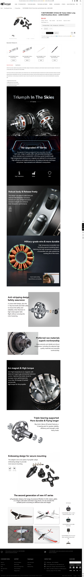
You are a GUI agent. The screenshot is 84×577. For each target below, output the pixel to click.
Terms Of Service (17, 568)
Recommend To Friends (13, 38)
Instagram (74, 1)
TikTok (80, 567)
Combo (50, 4)
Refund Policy (16, 564)
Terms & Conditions (17, 562)
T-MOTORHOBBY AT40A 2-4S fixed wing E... (14, 57)
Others (63, 4)
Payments (29, 564)
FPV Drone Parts (22, 4)
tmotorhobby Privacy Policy (35, 575)
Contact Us (3, 564)
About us (2, 562)
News (2, 566)
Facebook (72, 1)
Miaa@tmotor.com (52, 564)
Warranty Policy (30, 566)
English (75, 575)
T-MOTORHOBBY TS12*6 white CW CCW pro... (41, 57)
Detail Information (10, 65)
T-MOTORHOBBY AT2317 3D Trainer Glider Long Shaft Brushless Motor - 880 (68, 537)
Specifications (17, 65)
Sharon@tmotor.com (60, 564)
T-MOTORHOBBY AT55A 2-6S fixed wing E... (27, 57)
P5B (77, 4)
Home (16, 4)
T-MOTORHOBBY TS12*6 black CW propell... (54, 57)
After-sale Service (4, 568)
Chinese (80, 1)
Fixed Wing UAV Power (42, 4)
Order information (30, 562)
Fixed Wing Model (32, 4)
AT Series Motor (17, 8)
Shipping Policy (17, 570)
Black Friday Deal (71, 4)
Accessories (57, 4)
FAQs (2, 570)
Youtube (77, 1)
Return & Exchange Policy (18, 566)
